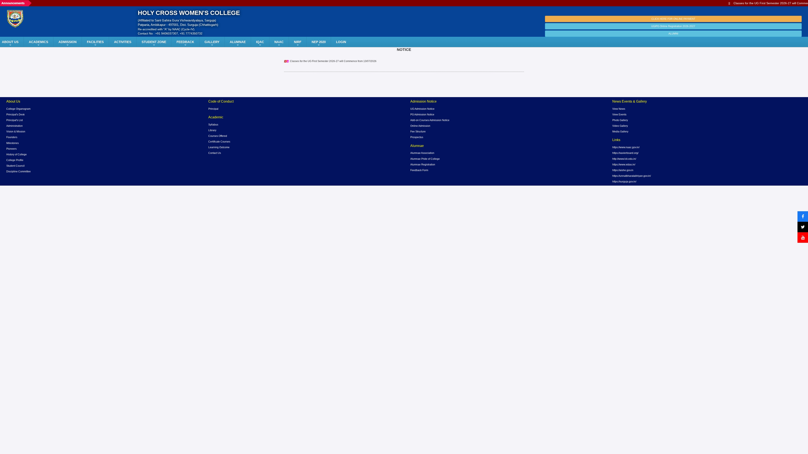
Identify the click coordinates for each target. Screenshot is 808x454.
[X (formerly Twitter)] (802, 227)
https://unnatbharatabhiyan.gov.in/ (631, 175)
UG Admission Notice (422, 108)
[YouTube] (802, 237)
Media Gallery (620, 131)
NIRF (297, 42)
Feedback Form (419, 170)
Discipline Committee (18, 171)
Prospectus (416, 137)
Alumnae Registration (422, 164)
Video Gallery (620, 125)
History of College (16, 154)
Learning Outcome (219, 147)
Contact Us (214, 153)
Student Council (15, 165)
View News (618, 108)
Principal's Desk (15, 114)
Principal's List (14, 120)
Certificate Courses (219, 141)
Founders (11, 137)
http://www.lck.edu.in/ (624, 158)
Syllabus (213, 124)
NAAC (279, 42)
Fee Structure (418, 131)
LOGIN (341, 42)
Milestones (12, 143)
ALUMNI (673, 33)
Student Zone (154, 42)
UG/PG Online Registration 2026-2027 (673, 26)
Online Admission (420, 125)
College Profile (14, 160)
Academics (38, 42)
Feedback (185, 42)
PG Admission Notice (422, 114)
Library (212, 130)
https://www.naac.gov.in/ (625, 147)
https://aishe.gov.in (622, 170)
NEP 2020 (319, 42)
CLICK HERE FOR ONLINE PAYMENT (673, 18)
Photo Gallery (620, 120)
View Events (619, 114)
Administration (14, 125)
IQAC (260, 42)
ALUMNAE (238, 42)
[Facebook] (802, 216)
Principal (213, 108)
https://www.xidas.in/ (623, 164)
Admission (67, 42)
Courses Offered (217, 136)
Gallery (212, 42)
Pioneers (11, 148)
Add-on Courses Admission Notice (429, 120)
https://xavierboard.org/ (625, 153)
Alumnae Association (422, 153)
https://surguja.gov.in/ (624, 181)
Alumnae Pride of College (425, 158)
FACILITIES (95, 42)
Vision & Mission (15, 131)
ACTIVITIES (122, 42)
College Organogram (18, 108)
